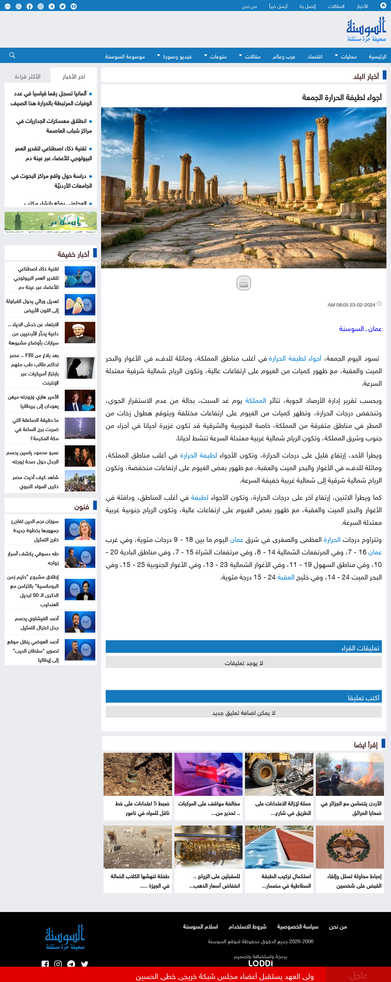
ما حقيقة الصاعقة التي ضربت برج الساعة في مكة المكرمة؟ (36, 428)
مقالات (253, 55)
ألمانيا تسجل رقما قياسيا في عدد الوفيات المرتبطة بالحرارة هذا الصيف (51, 97)
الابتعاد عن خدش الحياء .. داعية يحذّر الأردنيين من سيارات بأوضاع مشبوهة (33, 332)
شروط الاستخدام (247, 925)
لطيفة (297, 357)
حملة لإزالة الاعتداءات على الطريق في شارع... (283, 807)
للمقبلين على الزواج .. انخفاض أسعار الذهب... (214, 879)
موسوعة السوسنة (125, 55)
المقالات (336, 5)
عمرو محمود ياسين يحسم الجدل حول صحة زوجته (32, 456)
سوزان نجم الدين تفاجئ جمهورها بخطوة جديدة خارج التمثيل (35, 529)
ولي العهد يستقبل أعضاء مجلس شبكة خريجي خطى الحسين (225, 975)
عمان (236, 538)
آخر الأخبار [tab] (74, 75)
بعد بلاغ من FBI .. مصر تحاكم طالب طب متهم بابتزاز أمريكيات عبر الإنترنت (34, 368)
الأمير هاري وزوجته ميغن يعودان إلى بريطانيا (33, 400)
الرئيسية (377, 55)
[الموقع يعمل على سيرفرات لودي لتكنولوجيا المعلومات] (260, 962)
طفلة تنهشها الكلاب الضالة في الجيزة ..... (140, 879)
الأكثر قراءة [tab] (27, 75)
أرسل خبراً (278, 5)
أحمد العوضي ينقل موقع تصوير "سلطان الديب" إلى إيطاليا (33, 650)
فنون (82, 505)
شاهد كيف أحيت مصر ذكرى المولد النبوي (36, 481)
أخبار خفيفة (73, 252)
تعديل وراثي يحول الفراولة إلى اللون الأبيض (32, 305)
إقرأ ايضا (366, 743)
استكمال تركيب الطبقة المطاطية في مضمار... (286, 879)
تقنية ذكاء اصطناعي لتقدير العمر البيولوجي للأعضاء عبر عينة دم (53, 152)
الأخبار (362, 5)
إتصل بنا (308, 5)
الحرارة (277, 357)
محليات (349, 55)
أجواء (315, 357)
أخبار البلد (366, 74)
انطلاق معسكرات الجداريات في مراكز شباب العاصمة (54, 124)
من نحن (249, 5)
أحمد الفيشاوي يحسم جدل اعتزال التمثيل (37, 622)
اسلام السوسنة (200, 925)
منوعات (218, 55)
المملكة (256, 399)
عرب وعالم (284, 55)
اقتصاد (315, 55)
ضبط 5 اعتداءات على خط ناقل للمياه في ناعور (142, 807)
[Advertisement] (162, 29)
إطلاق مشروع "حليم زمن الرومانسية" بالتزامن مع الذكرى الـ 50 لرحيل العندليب (33, 589)
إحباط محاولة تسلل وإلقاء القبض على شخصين (354, 879)
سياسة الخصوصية (297, 925)
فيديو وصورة (177, 55)
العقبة (286, 575)
